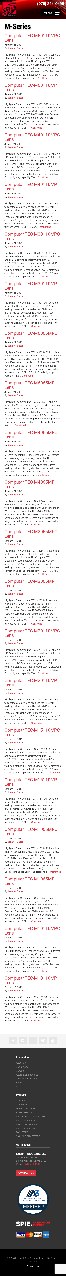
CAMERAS (21, 1104)
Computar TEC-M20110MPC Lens (32, 633)
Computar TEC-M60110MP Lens (30, 87)
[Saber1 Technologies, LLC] (9, 9)
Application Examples (27, 1074)
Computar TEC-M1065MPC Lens (30, 831)
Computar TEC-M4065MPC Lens (30, 435)
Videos (19, 1082)
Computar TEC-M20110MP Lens (30, 683)
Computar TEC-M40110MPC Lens (32, 137)
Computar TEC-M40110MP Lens (30, 187)
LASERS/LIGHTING (26, 1128)
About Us (21, 1062)
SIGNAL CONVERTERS (28, 1136)
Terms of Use (33, 1266)
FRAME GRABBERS (26, 1124)
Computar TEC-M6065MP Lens (29, 385)
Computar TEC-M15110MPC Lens (32, 732)
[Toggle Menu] (51, 12)
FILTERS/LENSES (25, 1120)
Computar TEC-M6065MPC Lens (30, 335)
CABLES (20, 1100)
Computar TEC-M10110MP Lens (30, 980)
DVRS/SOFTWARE (26, 1108)
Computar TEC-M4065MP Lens (29, 484)
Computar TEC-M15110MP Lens (30, 782)
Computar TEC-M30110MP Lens (30, 286)
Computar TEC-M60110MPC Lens (32, 38)
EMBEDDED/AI (24, 1112)
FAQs (19, 1086)
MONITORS (22, 1132)
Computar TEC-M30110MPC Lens (32, 236)
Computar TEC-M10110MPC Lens (32, 931)
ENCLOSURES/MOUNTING (30, 1116)
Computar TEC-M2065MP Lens (29, 583)
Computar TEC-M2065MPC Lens (30, 534)
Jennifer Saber (15, 48)
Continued (43, 78)
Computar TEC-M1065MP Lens (29, 881)
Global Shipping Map (26, 1078)
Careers (20, 1070)
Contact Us (22, 1066)
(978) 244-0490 (32, 1164)
